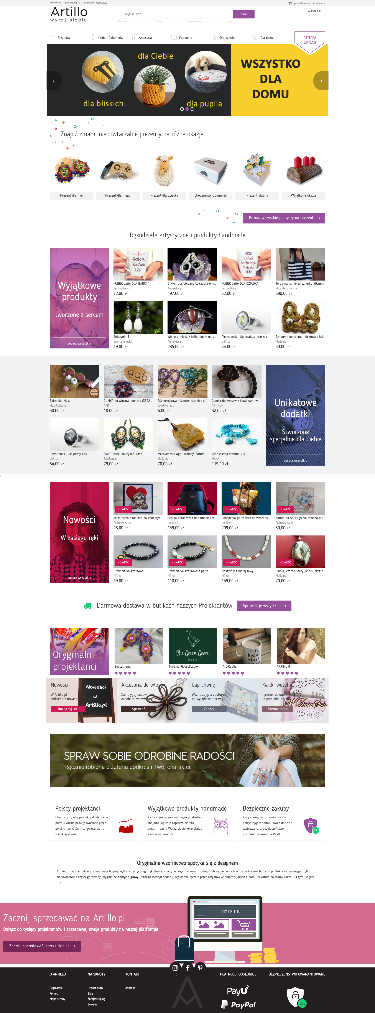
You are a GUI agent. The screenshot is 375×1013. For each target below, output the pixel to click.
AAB (106, 405)
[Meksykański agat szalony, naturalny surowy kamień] (182, 434)
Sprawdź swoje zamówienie (308, 3)
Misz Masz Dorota (286, 288)
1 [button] (182, 109)
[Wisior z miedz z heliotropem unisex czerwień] (192, 317)
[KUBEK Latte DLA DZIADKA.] (246, 264)
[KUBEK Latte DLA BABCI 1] (138, 264)
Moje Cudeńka (58, 405)
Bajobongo (110, 458)
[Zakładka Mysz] (74, 381)
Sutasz (229, 21)
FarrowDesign (121, 288)
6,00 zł (164, 411)
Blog (90, 993)
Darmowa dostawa (94, 3)
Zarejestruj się (96, 999)
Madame (281, 341)
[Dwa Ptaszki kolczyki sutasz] (128, 434)
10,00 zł (111, 411)
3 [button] (192, 109)
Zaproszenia (194, 21)
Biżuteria (64, 38)
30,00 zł (283, 528)
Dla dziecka (227, 38)
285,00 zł (176, 347)
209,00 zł (230, 528)
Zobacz (209, 709)
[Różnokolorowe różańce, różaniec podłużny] (182, 381)
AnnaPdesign (175, 288)
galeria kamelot (122, 341)
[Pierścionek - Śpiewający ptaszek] (246, 317)
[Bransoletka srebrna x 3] (237, 434)
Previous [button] (54, 80)
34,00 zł (229, 347)
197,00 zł (176, 294)
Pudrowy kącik (122, 522)
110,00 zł (176, 581)
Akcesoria (145, 38)
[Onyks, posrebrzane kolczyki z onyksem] (192, 264)
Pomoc (54, 993)
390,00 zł (284, 294)
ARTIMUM (218, 405)
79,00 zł (111, 464)
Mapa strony (57, 999)
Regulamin (56, 988)
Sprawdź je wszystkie (261, 606)
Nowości (55, 3)
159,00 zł (176, 528)
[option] (187, 80)
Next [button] (321, 80)
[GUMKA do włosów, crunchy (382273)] (128, 381)
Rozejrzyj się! (68, 709)
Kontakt (130, 988)
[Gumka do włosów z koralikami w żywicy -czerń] (237, 381)
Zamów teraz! (278, 709)
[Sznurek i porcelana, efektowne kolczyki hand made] (300, 317)
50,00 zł (283, 347)
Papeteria (185, 38)
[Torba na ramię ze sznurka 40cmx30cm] (300, 264)
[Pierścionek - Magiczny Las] (74, 434)
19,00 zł (120, 347)
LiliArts (226, 341)
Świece (159, 21)
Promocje (71, 3)
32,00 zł (120, 294)
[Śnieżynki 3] (138, 317)
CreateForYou (166, 405)
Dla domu (267, 38)
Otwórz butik (95, 988)
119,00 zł (220, 464)
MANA (215, 458)
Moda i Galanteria (110, 38)
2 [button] (187, 109)
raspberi (173, 522)
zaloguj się (314, 10)
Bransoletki (124, 21)
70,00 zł (165, 464)
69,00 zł (120, 581)
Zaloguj (92, 1004)
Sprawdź (138, 709)
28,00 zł (120, 528)
